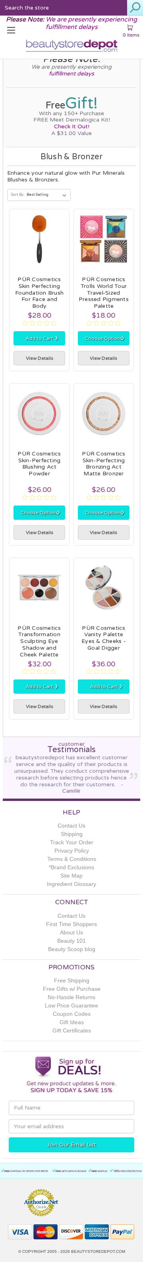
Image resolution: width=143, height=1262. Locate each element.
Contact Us (71, 825)
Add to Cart (42, 338)
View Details (39, 358)
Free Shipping (71, 980)
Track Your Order (71, 842)
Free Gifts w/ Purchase (71, 989)
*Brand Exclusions (71, 867)
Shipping (72, 834)
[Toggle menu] (12, 30)
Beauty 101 (71, 941)
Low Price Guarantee (71, 1005)
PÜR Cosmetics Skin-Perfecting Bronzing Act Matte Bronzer (103, 463)
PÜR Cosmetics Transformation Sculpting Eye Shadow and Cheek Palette (39, 641)
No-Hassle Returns (71, 997)
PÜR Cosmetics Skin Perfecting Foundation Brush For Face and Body (39, 292)
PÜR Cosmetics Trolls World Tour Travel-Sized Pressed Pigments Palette (104, 292)
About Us (71, 932)
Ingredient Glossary (71, 884)
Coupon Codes (72, 1014)
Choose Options (105, 338)
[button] (93, 1199)
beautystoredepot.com (98, 1251)
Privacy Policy (71, 850)
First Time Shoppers (71, 924)
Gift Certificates (71, 1030)
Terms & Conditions (71, 859)
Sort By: (17, 195)
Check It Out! (71, 126)
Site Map (71, 875)
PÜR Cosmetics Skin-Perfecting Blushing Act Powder (39, 463)
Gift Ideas (72, 1022)
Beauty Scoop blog (71, 949)
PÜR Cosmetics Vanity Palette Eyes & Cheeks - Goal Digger (103, 638)
